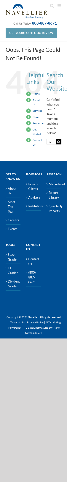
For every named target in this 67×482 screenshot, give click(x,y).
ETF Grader (13, 270)
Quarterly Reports (54, 208)
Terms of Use (17, 322)
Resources (38, 123)
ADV (48, 322)
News (36, 117)
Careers (13, 220)
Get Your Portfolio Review (31, 32)
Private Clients (33, 186)
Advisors (33, 197)
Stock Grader (13, 257)
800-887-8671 (44, 23)
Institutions (33, 206)
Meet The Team (11, 206)
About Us (12, 191)
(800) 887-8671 (32, 277)
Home (36, 93)
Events (12, 229)
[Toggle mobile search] (52, 6)
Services (37, 110)
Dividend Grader (13, 283)
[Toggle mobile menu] (59, 6)
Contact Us (33, 261)
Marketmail (54, 184)
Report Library (54, 195)
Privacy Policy (35, 322)
